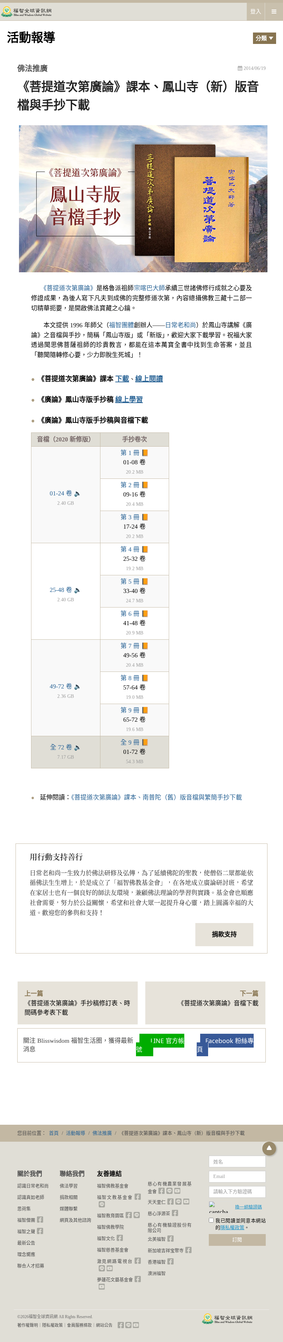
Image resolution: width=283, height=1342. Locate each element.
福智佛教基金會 (112, 1185)
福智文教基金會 (115, 1197)
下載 (122, 379)
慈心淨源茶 (159, 1213)
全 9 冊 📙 (134, 742)
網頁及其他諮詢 (75, 1220)
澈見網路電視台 (115, 1261)
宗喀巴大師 (149, 288)
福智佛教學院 (110, 1227)
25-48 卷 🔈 (65, 589)
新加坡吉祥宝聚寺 (166, 1250)
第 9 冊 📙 (134, 710)
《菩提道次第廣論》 (69, 288)
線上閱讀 (149, 379)
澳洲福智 (157, 1273)
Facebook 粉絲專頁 (225, 1045)
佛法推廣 (32, 68)
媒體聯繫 (69, 1208)
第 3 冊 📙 (134, 517)
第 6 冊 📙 (134, 613)
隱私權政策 (232, 1227)
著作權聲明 (27, 1325)
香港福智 (157, 1262)
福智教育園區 (110, 1215)
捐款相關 (69, 1197)
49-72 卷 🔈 (65, 686)
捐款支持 (224, 934)
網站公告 (104, 1325)
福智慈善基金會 (112, 1249)
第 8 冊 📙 (134, 678)
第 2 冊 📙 (134, 485)
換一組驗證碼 (248, 1206)
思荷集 (24, 1208)
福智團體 (121, 325)
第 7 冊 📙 (134, 645)
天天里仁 (157, 1202)
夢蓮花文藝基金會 (115, 1279)
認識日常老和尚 (33, 1185)
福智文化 (106, 1238)
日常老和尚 (180, 325)
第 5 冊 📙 (134, 581)
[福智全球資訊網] (26, 11)
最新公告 (26, 1242)
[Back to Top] (269, 1149)
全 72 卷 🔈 (65, 747)
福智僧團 (26, 1220)
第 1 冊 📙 (134, 452)
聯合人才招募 (30, 1265)
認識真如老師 (30, 1197)
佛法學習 (69, 1185)
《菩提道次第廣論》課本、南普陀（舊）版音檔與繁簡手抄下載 (156, 797)
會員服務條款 (79, 1325)
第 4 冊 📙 (134, 549)
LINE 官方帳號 (160, 1045)
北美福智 (157, 1239)
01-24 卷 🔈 (65, 493)
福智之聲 (26, 1231)
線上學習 (129, 399)
